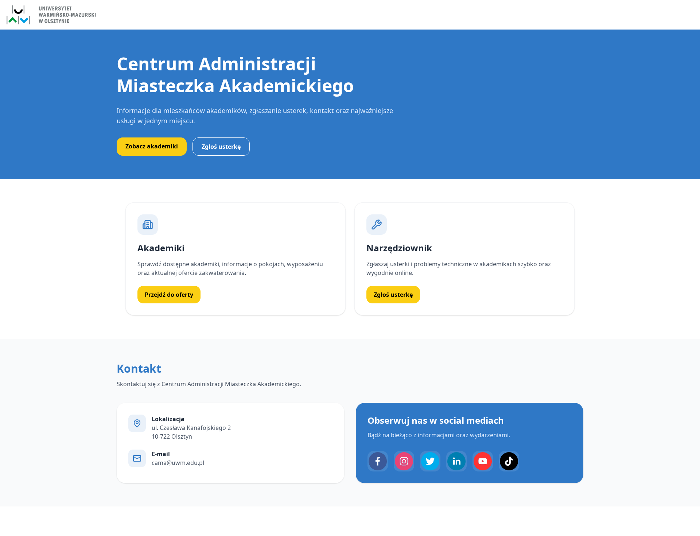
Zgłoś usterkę (221, 147)
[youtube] (483, 461)
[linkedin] (456, 461)
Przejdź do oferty (169, 295)
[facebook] (378, 461)
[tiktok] (509, 461)
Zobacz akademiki (151, 146)
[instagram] (404, 461)
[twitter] (430, 461)
